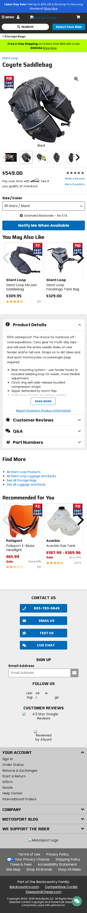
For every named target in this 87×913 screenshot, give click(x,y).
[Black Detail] (41, 157)
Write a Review (75, 178)
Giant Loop (10, 58)
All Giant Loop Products (24, 472)
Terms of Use (29, 854)
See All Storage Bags (22, 480)
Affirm (7, 781)
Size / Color (12, 198)
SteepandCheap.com (43, 891)
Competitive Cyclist (61, 886)
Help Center (12, 793)
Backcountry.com (24, 886)
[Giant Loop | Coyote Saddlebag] (11, 157)
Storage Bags (15, 36)
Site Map (13, 869)
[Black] (26, 157)
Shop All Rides (69, 869)
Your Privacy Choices (32, 859)
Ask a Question (75, 184)
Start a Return (14, 776)
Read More (43, 401)
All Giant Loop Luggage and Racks (31, 476)
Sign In (7, 759)
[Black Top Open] (71, 157)
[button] (44, 206)
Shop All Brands (39, 869)
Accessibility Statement (57, 864)
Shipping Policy (68, 859)
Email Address (21, 666)
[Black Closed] (56, 157)
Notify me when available (43, 225)
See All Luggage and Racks (26, 484)
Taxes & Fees (21, 864)
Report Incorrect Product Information (43, 411)
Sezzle (7, 787)
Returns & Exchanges (19, 770)
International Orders (19, 799)
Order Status (13, 764)
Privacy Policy (57, 854)
